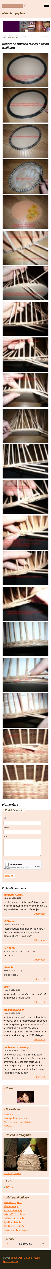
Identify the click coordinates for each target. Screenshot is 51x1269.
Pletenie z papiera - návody (25, 36)
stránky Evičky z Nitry (14, 1214)
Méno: (6, 818)
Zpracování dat (10, 1261)
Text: (5, 836)
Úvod (4, 36)
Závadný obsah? (32, 1258)
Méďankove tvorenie (14, 1218)
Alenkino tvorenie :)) (14, 1226)
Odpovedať (39, 914)
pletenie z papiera (13, 13)
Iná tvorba (8, 1114)
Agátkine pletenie (12, 1222)
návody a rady (11, 1206)
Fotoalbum (11, 36)
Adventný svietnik (12, 1173)
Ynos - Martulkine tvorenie (17, 1230)
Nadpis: (6, 827)
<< (7, 1244)
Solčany (8, 1126)
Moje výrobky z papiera (15, 1118)
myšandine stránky (13, 1210)
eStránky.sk (16, 1258)
